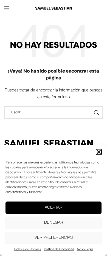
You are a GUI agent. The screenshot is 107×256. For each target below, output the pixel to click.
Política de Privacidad (59, 249)
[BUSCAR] (96, 112)
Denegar (53, 223)
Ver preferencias (54, 238)
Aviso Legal (85, 249)
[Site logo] (53, 8)
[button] (99, 152)
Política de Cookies (27, 249)
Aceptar (53, 207)
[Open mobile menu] (6, 8)
